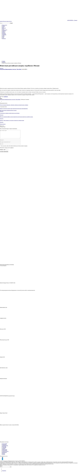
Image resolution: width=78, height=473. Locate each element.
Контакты (4, 38)
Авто (3, 37)
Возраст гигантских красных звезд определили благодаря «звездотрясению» (14, 108)
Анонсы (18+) (4, 29)
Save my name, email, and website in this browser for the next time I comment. (14, 145)
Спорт (3, 35)
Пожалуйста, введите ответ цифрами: (7, 147)
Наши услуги (4, 25)
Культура (3, 32)
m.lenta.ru (6, 96)
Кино (3, 454)
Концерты (4, 452)
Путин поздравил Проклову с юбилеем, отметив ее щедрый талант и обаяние (14, 104)
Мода (3, 28)
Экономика (4, 34)
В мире (3, 31)
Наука (3, 36)
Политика (4, 33)
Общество (4, 30)
